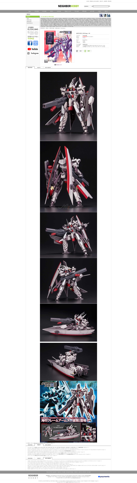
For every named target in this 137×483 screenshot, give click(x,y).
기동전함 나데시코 (98, 20)
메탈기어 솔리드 (58, 21)
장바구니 (102, 1)
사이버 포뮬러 (71, 18)
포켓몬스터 (89, 18)
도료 (53, 447)
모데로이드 (70, 19)
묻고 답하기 (96, 1)
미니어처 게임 (70, 26)
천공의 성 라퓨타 (79, 22)
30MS (47, 26)
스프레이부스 (73, 447)
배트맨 (66, 20)
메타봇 (91, 20)
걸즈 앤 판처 (81, 24)
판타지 (99, 25)
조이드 (56, 18)
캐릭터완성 (29, 21)
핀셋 (44, 447)
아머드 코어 (104, 20)
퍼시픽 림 (95, 25)
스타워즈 (76, 18)
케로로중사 (87, 20)
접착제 (36, 447)
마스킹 (49, 447)
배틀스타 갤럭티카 (57, 24)
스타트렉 (81, 18)
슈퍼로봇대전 (44, 19)
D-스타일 (73, 22)
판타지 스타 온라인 (101, 22)
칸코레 (87, 19)
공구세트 (59, 447)
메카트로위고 (60, 25)
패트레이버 (65, 18)
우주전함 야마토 (46, 21)
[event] (99, 12)
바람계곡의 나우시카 (80, 19)
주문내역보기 (61, 454)
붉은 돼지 (61, 19)
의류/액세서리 (30, 23)
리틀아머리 (56, 19)
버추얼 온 (81, 21)
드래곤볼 (86, 25)
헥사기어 (91, 25)
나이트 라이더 (101, 19)
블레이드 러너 (102, 24)
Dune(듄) (85, 21)
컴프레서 (68, 447)
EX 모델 (82, 25)
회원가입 (92, 1)
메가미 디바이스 (105, 25)
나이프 (41, 447)
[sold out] (80, 51)
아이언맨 (108, 18)
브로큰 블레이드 (92, 22)
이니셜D (65, 19)
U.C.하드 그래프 (81, 20)
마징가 (84, 18)
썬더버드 (106, 21)
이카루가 (51, 24)
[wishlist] (88, 51)
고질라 (65, 25)
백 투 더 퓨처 (87, 24)
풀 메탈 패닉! (91, 21)
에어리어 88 (70, 25)
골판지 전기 (86, 22)
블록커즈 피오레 (70, 24)
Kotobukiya (63, 28)
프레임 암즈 (68, 22)
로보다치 (77, 21)
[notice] (92, 12)
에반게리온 (43, 18)
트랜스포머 (46, 24)
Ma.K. (74, 19)
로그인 (88, 1)
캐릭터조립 (29, 20)
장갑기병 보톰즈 (60, 20)
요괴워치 (51, 25)
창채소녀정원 (52, 26)
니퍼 (39, 447)
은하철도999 (95, 19)
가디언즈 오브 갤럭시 (72, 20)
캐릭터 (47, 28)
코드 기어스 (71, 21)
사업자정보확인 (88, 475)
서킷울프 (55, 25)
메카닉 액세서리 (47, 22)
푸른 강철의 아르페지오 (47, 20)
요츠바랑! (77, 24)
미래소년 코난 (50, 19)
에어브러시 (63, 447)
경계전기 (46, 25)
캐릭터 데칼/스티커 (55, 22)
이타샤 (90, 19)
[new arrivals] (29, 12)
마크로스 (60, 18)
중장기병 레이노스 (95, 24)
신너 (56, 447)
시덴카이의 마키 (76, 25)
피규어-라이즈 (62, 22)
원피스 (93, 18)
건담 (28, 18)
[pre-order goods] (84, 12)
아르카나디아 (58, 26)
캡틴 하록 (104, 18)
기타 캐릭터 (64, 26)
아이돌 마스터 (66, 21)
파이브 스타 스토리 (50, 18)
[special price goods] (76, 12)
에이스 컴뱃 (64, 24)
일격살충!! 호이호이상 (98, 21)
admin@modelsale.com (76, 477)
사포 (46, 447)
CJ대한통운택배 (67, 450)
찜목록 (105, 1)
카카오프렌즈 (98, 18)
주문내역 (109, 1)
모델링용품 (80, 447)
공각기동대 (52, 21)
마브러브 (55, 20)
